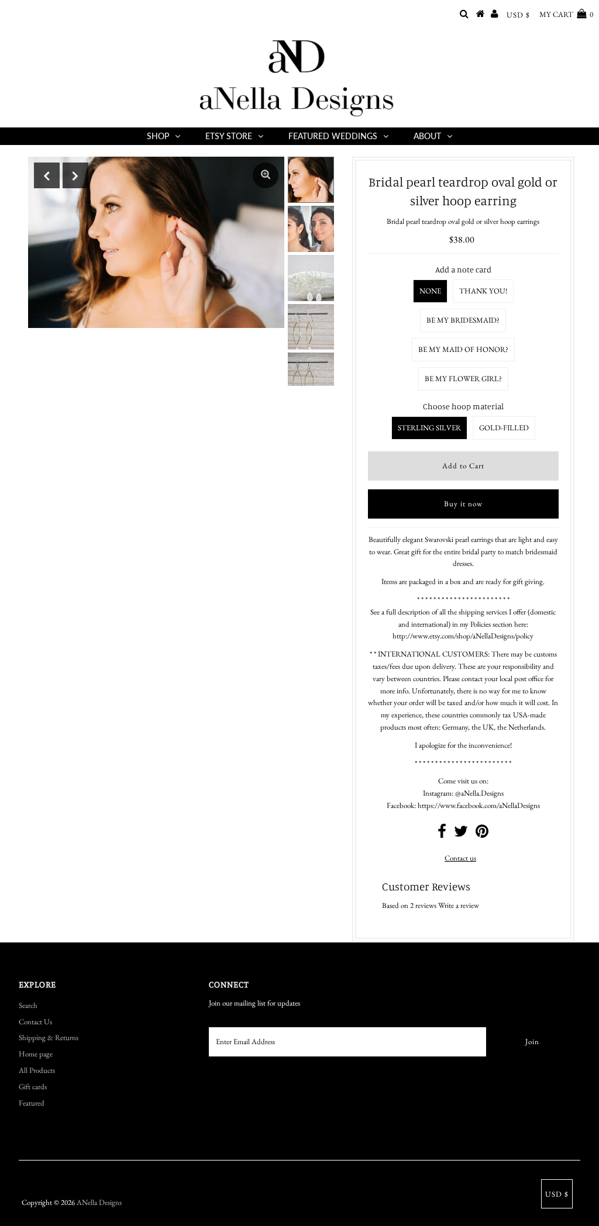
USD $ (518, 15)
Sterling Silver (429, 428)
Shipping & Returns (48, 1037)
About (427, 136)
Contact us (460, 858)
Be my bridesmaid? (463, 320)
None (430, 291)
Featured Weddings (332, 136)
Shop (158, 136)
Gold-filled (504, 428)
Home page (36, 1054)
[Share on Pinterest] (482, 834)
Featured (31, 1103)
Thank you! (483, 291)
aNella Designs (99, 1202)
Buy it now (463, 504)
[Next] (75, 175)
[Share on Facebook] (442, 834)
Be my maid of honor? (463, 349)
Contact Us (35, 1022)
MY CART (566, 14)
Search (28, 1005)
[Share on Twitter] (461, 834)
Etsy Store (228, 136)
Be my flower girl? (463, 379)
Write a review (458, 905)
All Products (37, 1070)
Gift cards (33, 1087)
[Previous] (47, 175)
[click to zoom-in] (265, 175)
